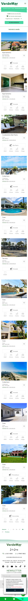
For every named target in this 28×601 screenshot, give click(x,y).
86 (16, 529)
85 (13, 529)
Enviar (24, 575)
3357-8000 (9, 553)
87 (19, 529)
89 (2, 532)
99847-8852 (21, 553)
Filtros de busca (14, 22)
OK (15, 590)
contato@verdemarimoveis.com (14, 557)
